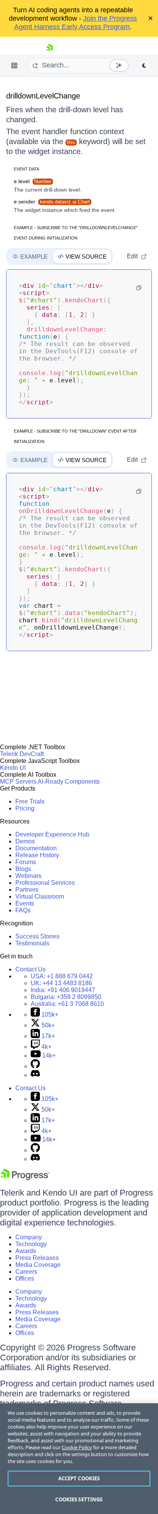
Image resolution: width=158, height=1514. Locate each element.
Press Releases (37, 1258)
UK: (61, 983)
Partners (26, 889)
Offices (24, 1278)
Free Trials (29, 801)
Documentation (36, 848)
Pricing (25, 808)
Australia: (67, 1004)
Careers (26, 1271)
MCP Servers (18, 781)
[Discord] (35, 1075)
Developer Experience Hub (52, 834)
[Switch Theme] (144, 65)
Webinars (28, 876)
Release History (37, 855)
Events (24, 903)
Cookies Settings (78, 1499)
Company (28, 1237)
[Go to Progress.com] (25, 1178)
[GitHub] (35, 1066)
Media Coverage (38, 1264)
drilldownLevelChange (43, 96)
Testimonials (32, 943)
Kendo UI (13, 767)
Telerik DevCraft (22, 754)
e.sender (52, 201)
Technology (31, 1244)
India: (63, 990)
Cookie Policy (77, 1447)
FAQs (23, 910)
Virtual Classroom (39, 896)
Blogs (23, 869)
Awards (25, 1251)
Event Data (26, 169)
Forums (25, 862)
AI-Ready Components (69, 781)
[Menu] (14, 65)
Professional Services (45, 882)
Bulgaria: (66, 997)
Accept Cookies (79, 1478)
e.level (32, 181)
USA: (62, 976)
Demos (25, 841)
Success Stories (37, 936)
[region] (79, 1458)
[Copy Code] (139, 287)
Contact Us (30, 969)
